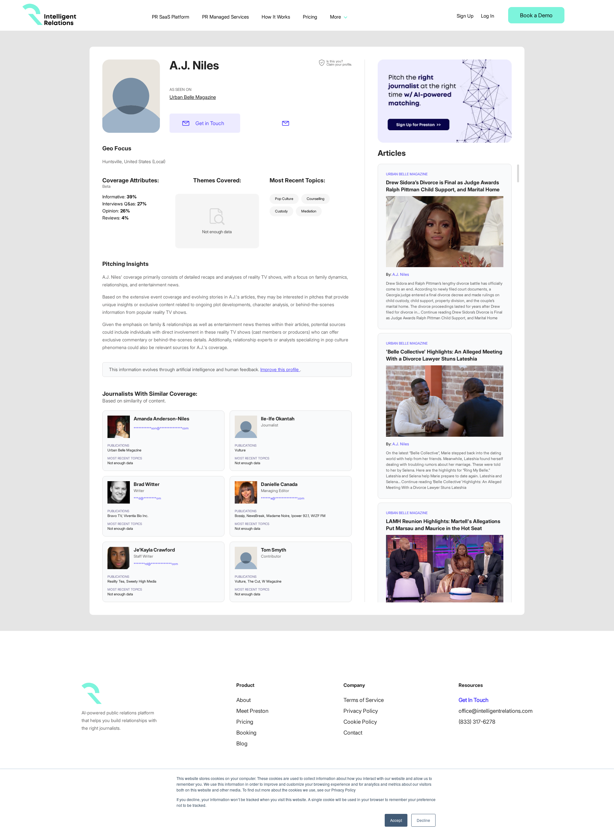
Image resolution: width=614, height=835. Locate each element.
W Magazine (271, 581)
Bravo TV (114, 515)
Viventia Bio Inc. (136, 515)
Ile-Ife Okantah (278, 419)
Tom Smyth (273, 550)
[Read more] (444, 231)
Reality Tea (115, 581)
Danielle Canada (279, 484)
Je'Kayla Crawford (154, 550)
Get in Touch (209, 123)
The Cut (254, 581)
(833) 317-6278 (477, 722)
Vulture (240, 450)
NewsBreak (255, 515)
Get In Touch (473, 700)
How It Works (276, 17)
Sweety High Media (141, 581)
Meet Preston (252, 711)
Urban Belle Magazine (192, 97)
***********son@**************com (161, 428)
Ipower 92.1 (300, 515)
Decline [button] (423, 820)
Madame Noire (277, 515)
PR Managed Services (225, 17)
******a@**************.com (282, 498)
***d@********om (147, 498)
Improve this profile (280, 369)
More (335, 17)
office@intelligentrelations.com (495, 711)
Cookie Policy (360, 722)
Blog (242, 743)
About (243, 700)
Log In (487, 16)
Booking (246, 732)
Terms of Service (363, 700)
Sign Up (465, 16)
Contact (352, 732)
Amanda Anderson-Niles (161, 419)
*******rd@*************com (156, 564)
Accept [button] (396, 820)
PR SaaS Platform (170, 17)
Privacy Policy (360, 711)
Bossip (240, 515)
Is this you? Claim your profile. (339, 62)
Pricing (310, 17)
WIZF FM (318, 515)
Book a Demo (536, 15)
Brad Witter (147, 484)
